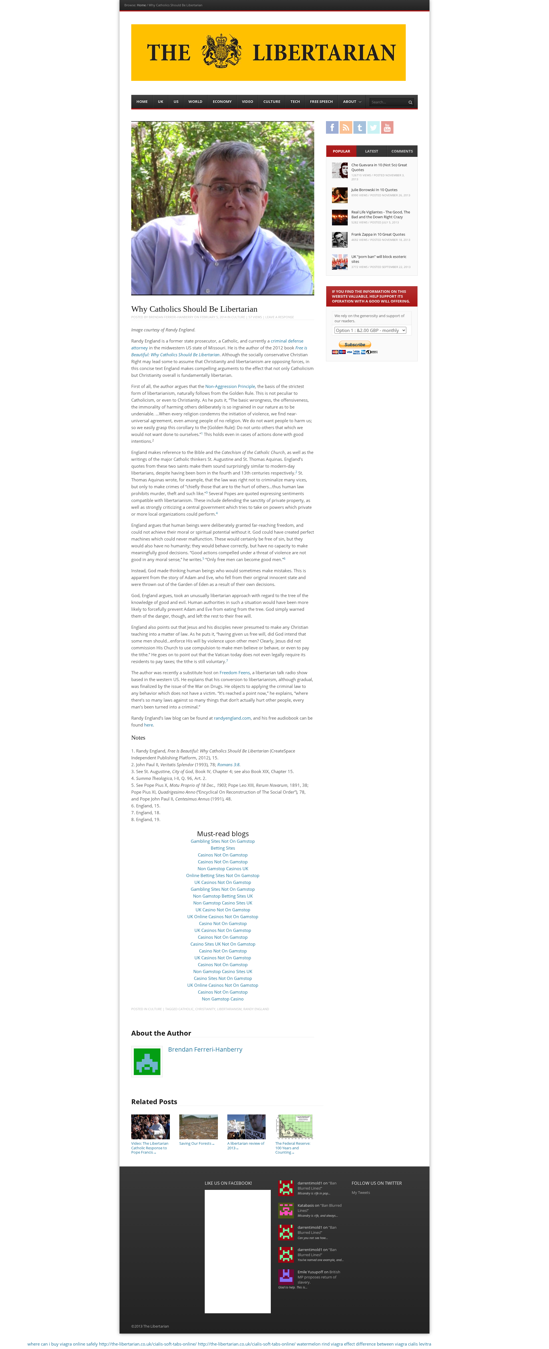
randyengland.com (232, 718)
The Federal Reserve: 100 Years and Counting (292, 1148)
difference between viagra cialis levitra (393, 1344)
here (148, 725)
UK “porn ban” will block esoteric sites (378, 259)
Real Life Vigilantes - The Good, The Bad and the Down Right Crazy (380, 214)
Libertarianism (229, 1009)
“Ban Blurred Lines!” (317, 1185)
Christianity (205, 1009)
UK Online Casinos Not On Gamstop (222, 916)
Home (141, 5)
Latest (371, 151)
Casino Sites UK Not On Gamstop (222, 944)
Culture (271, 101)
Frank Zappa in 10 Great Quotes (378, 234)
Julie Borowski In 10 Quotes (374, 189)
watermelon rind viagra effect (326, 1344)
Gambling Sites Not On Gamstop (223, 841)
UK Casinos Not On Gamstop (222, 882)
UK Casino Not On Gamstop (223, 909)
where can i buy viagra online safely (62, 1344)
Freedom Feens (235, 672)
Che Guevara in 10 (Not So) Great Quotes (379, 167)
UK (160, 101)
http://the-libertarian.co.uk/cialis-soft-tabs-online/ (148, 1344)
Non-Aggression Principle (230, 386)
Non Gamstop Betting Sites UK (223, 896)
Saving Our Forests (197, 1143)
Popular (341, 151)
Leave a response (279, 317)
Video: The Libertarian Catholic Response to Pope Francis (149, 1148)
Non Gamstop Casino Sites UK (222, 903)
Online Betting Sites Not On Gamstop (222, 875)
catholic (186, 1009)
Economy (222, 101)
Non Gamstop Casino (223, 999)
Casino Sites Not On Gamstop (223, 978)
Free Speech (321, 101)
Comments (402, 151)
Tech (295, 101)
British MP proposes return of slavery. (319, 1277)
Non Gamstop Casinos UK (223, 868)
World (195, 101)
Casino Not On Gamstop (223, 923)
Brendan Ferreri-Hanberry (171, 317)
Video (247, 101)
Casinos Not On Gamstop (223, 855)
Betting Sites (223, 848)
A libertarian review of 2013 (245, 1145)
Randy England (256, 1009)
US (176, 101)
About (349, 101)
